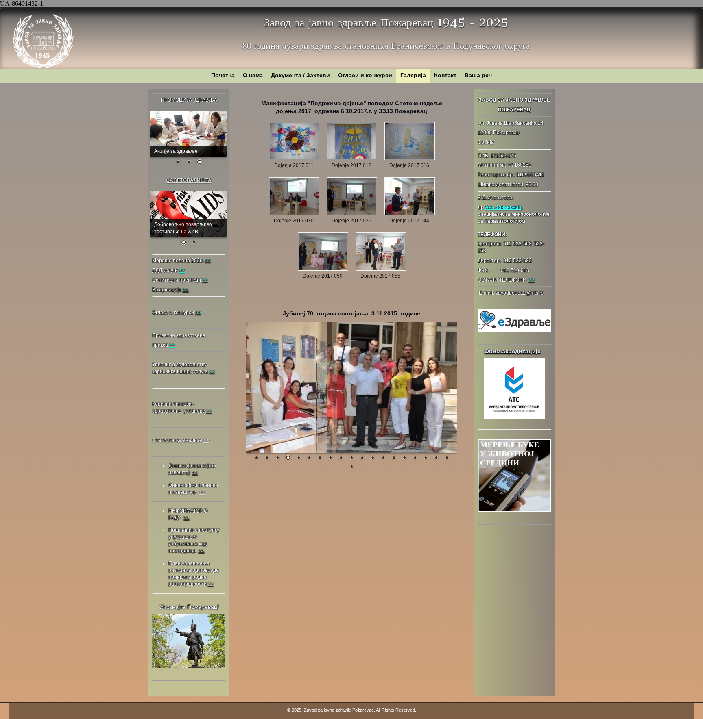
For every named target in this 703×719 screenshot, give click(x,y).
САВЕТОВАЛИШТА (189, 180)
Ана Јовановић (503, 207)
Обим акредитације (513, 351)
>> (532, 280)
